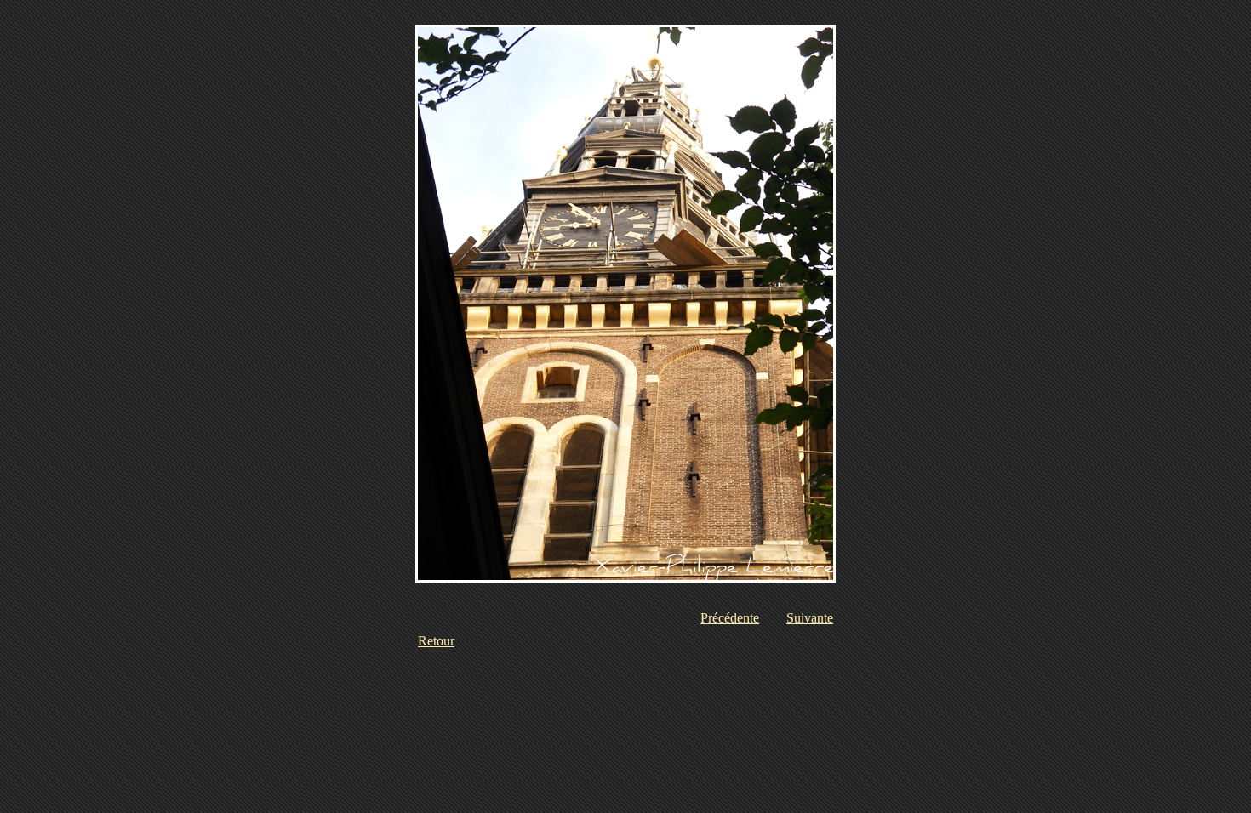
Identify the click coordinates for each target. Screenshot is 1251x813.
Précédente (729, 618)
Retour (436, 641)
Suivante (809, 618)
